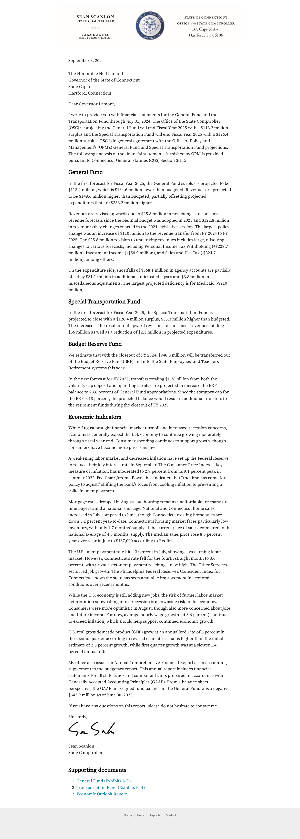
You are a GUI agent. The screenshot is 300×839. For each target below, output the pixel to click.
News (140, 815)
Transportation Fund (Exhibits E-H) (111, 787)
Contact (171, 815)
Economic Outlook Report (102, 794)
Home (128, 815)
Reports (155, 815)
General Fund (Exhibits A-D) (104, 781)
